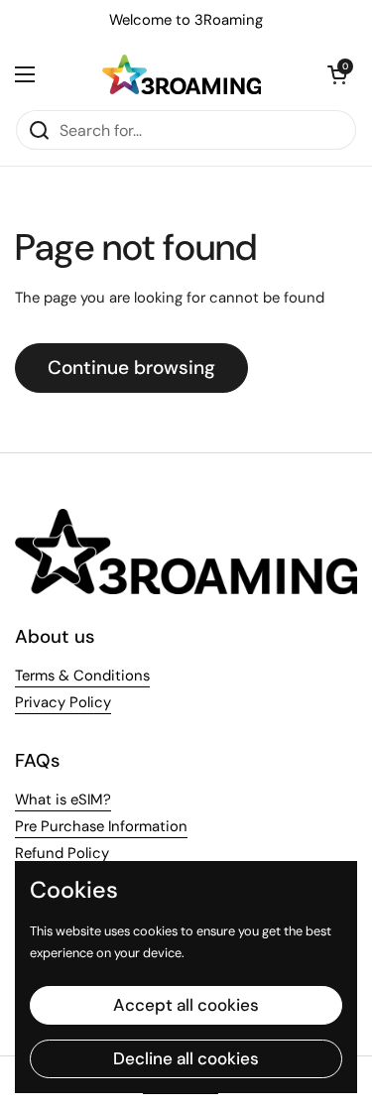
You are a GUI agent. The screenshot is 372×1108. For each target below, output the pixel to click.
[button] (337, 74)
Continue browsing (131, 367)
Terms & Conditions (82, 675)
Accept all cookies (186, 1005)
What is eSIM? (63, 799)
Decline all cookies (186, 1058)
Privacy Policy (63, 702)
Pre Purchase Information (101, 826)
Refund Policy (62, 853)
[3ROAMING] (181, 74)
